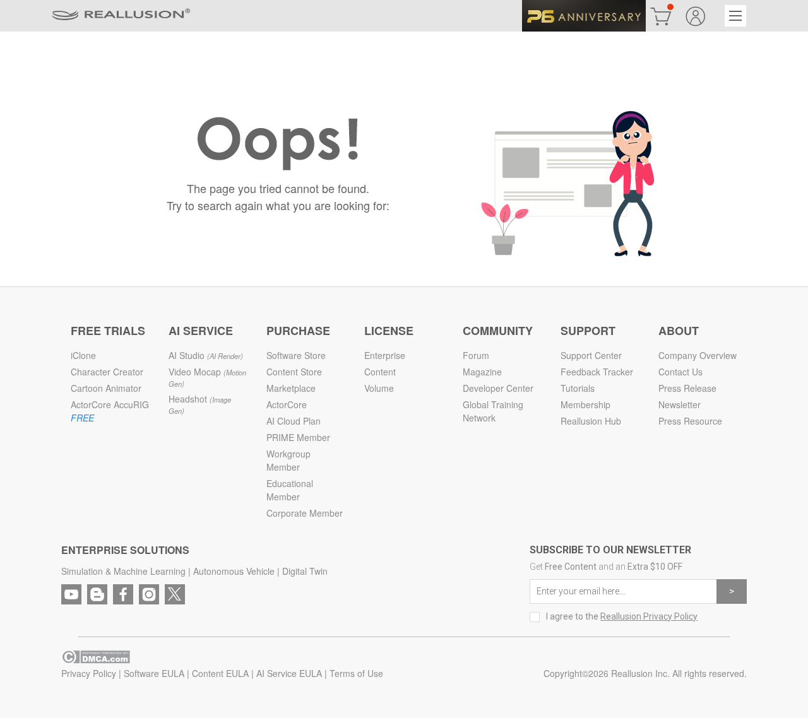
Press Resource (690, 421)
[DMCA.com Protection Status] (95, 655)
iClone (83, 355)
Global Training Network (493, 411)
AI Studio (206, 355)
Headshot (200, 404)
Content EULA (220, 673)
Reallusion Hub (591, 421)
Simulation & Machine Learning (123, 571)
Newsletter (679, 404)
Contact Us (680, 371)
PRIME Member (298, 437)
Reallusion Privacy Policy (649, 616)
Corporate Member (304, 513)
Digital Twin (305, 571)
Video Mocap (207, 377)
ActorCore (286, 404)
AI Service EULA (289, 673)
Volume (379, 388)
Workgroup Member (288, 460)
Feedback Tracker (597, 371)
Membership (585, 404)
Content (380, 371)
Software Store (296, 355)
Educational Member (289, 490)
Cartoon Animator (106, 388)
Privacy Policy (88, 673)
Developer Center (498, 388)
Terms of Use (356, 673)
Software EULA (154, 673)
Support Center (591, 355)
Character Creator (107, 371)
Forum (476, 355)
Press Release (687, 388)
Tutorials (578, 388)
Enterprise (384, 355)
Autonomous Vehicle (234, 571)
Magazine (482, 371)
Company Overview (697, 355)
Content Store (294, 371)
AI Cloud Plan (293, 421)
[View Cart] (661, 15)
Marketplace (291, 388)
